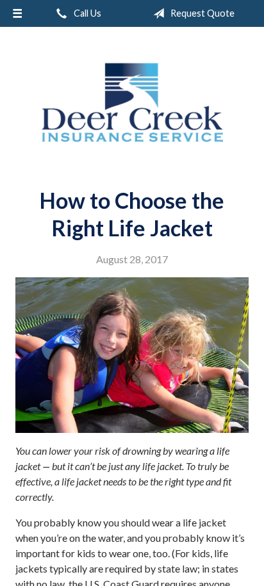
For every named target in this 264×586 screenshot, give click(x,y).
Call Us (86, 13)
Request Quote (202, 13)
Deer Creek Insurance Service (132, 102)
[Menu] (17, 13)
